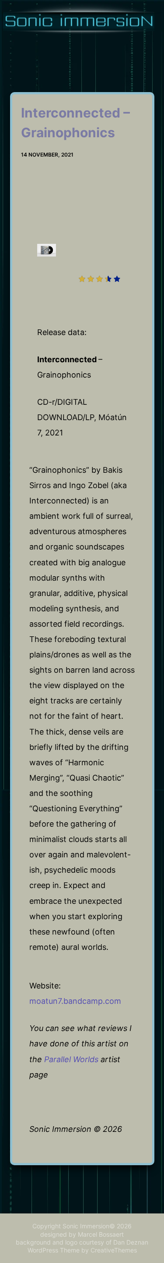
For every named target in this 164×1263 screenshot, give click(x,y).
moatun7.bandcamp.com (75, 1001)
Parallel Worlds (71, 1059)
